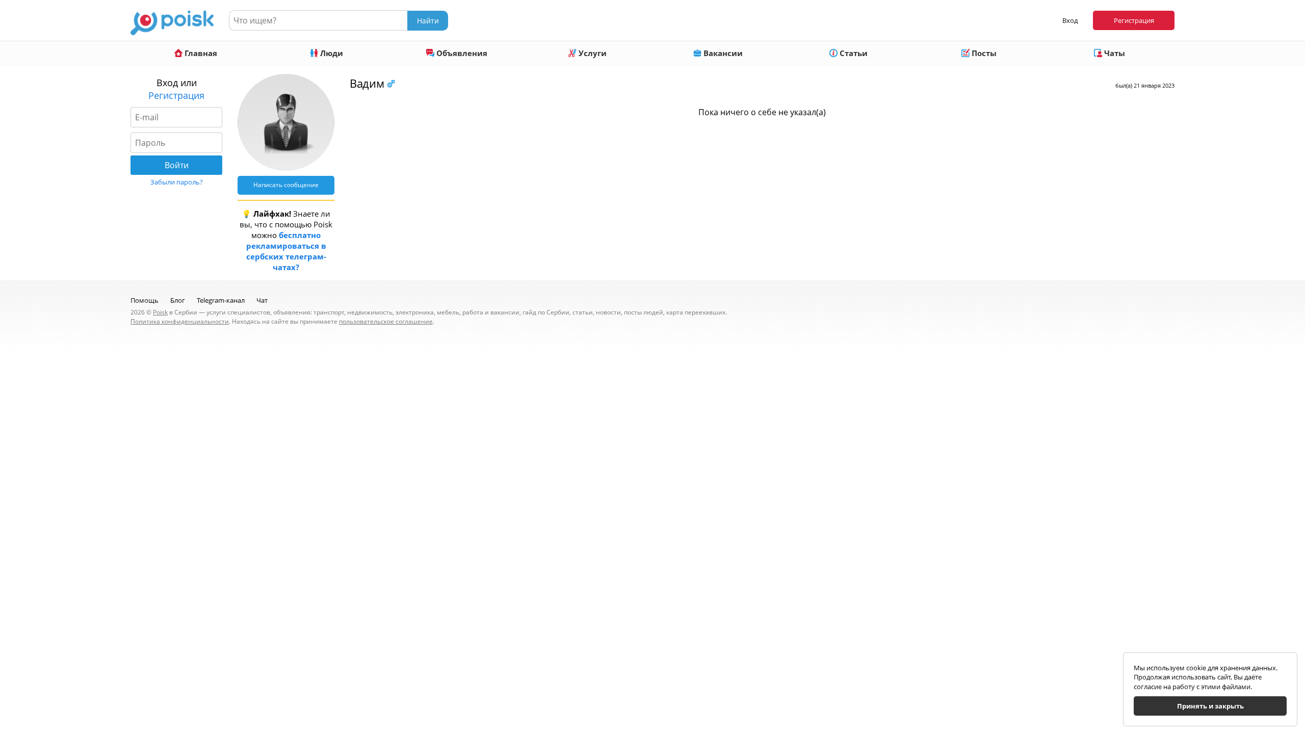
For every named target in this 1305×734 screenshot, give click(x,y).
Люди (330, 53)
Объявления (460, 53)
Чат (262, 300)
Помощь (144, 300)
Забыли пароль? (176, 182)
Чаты (1113, 53)
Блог (177, 300)
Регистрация (1134, 20)
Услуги (592, 53)
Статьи (853, 53)
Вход (1070, 20)
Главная (199, 53)
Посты (983, 53)
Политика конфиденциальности (179, 321)
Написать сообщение (286, 184)
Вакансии (722, 53)
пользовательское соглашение (386, 321)
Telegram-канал (221, 300)
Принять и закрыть (1210, 706)
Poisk (160, 312)
